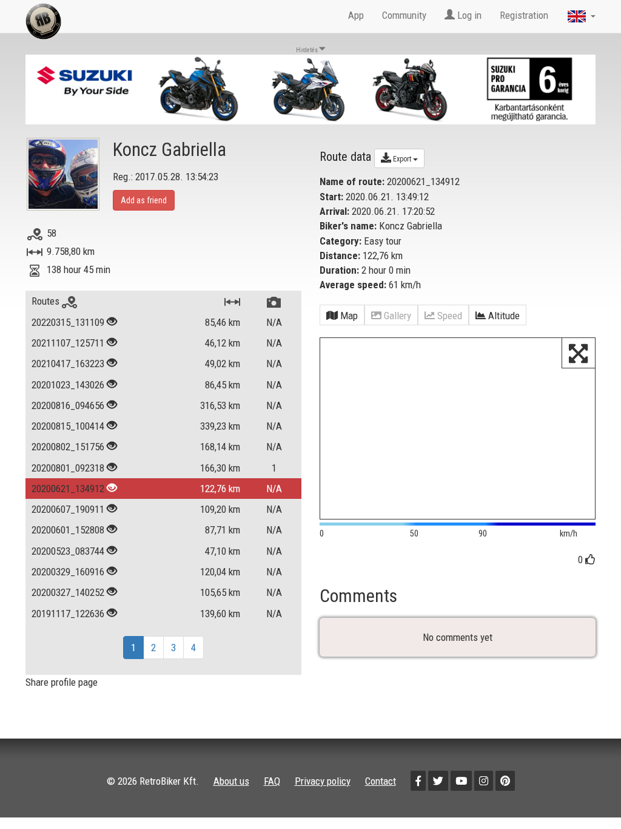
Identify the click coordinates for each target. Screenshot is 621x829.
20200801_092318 (68, 468)
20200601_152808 (68, 530)
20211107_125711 (68, 343)
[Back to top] (586, 794)
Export (402, 159)
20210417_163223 (68, 363)
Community (404, 15)
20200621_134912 (68, 488)
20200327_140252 (68, 592)
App (356, 15)
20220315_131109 (68, 322)
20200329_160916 (68, 572)
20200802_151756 (68, 447)
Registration (524, 15)
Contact (380, 781)
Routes (47, 301)
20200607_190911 (68, 509)
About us (231, 781)
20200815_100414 (68, 426)
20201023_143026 (68, 385)
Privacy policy (323, 781)
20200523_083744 (68, 551)
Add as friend (144, 200)
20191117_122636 (68, 613)
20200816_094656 (68, 405)
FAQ (272, 781)
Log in (468, 15)
